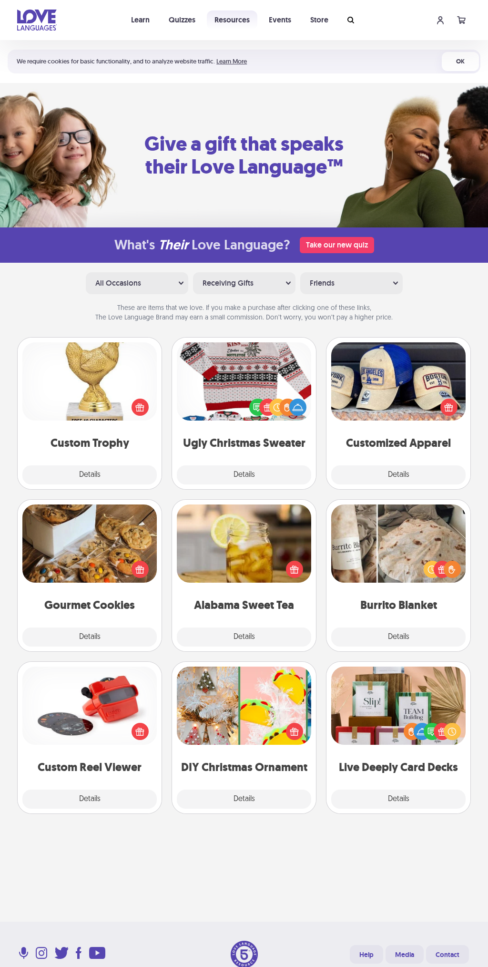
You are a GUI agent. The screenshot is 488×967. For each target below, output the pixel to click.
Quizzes (182, 20)
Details (90, 475)
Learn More (231, 61)
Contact (447, 954)
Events (280, 20)
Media (404, 954)
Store (319, 20)
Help (366, 954)
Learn (140, 20)
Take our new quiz (337, 245)
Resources (232, 20)
